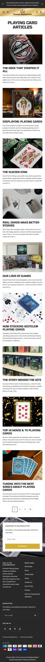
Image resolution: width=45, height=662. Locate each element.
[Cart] (41, 12)
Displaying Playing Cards (22, 121)
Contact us (28, 582)
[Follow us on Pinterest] (14, 629)
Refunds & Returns (29, 659)
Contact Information (15, 659)
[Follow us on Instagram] (10, 629)
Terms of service (21, 657)
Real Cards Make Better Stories (21, 224)
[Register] (35, 615)
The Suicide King (15, 172)
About (27, 578)
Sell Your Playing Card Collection (32, 595)
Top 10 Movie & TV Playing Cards (22, 432)
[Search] (8, 12)
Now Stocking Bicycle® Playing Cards (20, 328)
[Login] (37, 12)
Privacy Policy (10, 657)
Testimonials (29, 574)
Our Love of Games (17, 275)
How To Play (29, 586)
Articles (27, 590)
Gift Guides (28, 566)
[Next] (30, 509)
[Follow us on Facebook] (5, 629)
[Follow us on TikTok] (19, 629)
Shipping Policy (33, 657)
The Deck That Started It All (21, 69)
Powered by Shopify (26, 637)
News (27, 570)
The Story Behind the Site (22, 379)
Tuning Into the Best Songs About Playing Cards (19, 486)
